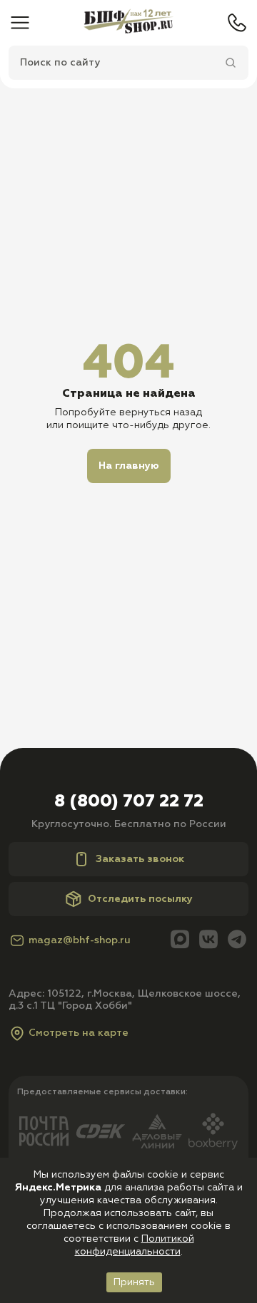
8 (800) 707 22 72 (128, 801)
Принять (134, 1282)
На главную (129, 466)
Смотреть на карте (78, 1033)
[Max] (179, 941)
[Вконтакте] (208, 941)
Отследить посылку (140, 899)
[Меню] (20, 22)
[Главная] (128, 23)
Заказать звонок (140, 859)
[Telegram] (237, 941)
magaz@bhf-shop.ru (80, 940)
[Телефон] (237, 22)
